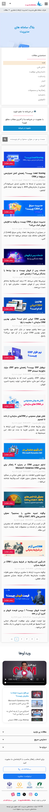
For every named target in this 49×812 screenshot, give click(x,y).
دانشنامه (41, 95)
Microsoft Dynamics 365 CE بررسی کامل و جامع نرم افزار (18, 703)
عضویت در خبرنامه (24, 128)
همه (43, 62)
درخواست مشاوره (24, 776)
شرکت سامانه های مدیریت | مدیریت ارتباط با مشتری (28, 10)
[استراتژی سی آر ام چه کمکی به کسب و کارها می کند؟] (37, 713)
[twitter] (24, 796)
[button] (10, 3)
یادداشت (41, 76)
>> (37, 639)
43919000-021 (7, 800)
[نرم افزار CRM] (34, 3)
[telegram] (36, 796)
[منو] (46, 4)
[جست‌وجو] (4, 4)
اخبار (43, 81)
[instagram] (30, 796)
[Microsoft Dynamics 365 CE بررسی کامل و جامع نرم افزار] (37, 703)
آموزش (42, 85)
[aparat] (12, 796)
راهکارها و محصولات (36, 90)
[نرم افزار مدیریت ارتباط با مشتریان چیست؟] (37, 694)
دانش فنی (41, 67)
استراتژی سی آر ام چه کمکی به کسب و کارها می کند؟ (18, 713)
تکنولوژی (41, 99)
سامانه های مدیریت (24, 800)
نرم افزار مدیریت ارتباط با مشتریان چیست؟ (20, 694)
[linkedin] (18, 796)
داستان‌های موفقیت (37, 71)
